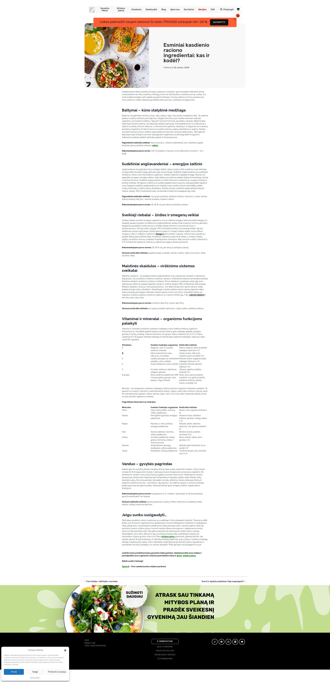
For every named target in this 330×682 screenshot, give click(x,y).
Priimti (14, 672)
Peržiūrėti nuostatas (57, 672)
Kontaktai (189, 9)
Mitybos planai (121, 9)
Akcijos (202, 9)
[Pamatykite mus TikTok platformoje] (215, 642)
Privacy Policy (35, 677)
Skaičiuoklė (151, 9)
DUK (213, 9)
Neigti (35, 672)
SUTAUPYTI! (219, 22)
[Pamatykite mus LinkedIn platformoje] (235, 642)
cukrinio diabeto (196, 295)
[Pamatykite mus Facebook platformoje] (221, 642)
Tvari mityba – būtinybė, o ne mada (100, 581)
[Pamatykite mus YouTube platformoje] (242, 642)
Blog (163, 9)
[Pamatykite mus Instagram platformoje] (228, 642)
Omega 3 (160, 234)
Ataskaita (136, 9)
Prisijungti (228, 9)
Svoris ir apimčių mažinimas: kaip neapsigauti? (224, 581)
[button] (65, 650)
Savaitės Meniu (104, 9)
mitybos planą (167, 537)
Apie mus (175, 9)
